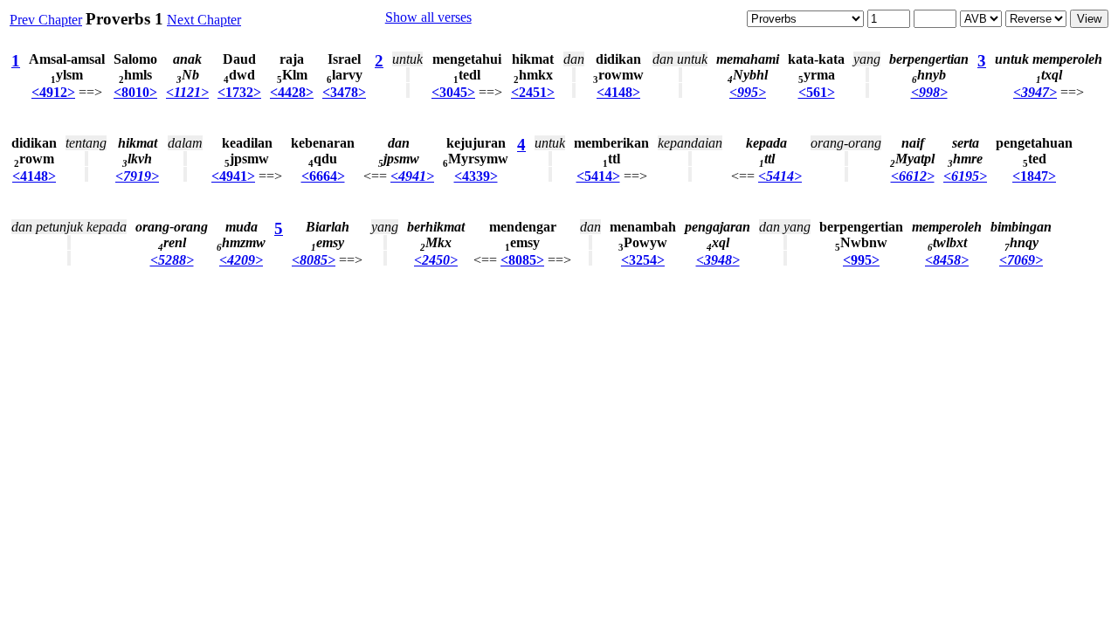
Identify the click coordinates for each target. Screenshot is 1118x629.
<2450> (436, 259)
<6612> (913, 176)
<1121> (187, 92)
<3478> (344, 92)
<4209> (241, 259)
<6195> (965, 176)
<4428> (292, 92)
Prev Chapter (46, 19)
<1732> (239, 92)
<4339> (476, 176)
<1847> (1034, 176)
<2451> (533, 92)
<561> (816, 92)
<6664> (323, 176)
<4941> (233, 176)
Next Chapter (204, 19)
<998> (929, 92)
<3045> (453, 92)
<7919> (137, 176)
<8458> (947, 259)
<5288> (172, 259)
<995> (747, 92)
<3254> (643, 259)
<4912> (53, 92)
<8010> (135, 92)
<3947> (1035, 92)
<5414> (598, 176)
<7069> (1021, 259)
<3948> (718, 259)
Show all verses (428, 17)
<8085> (313, 259)
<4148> (618, 92)
